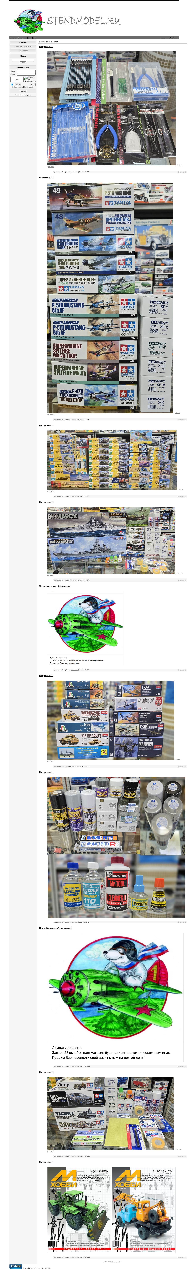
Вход (30, 38)
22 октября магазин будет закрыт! (55, 928)
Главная (13, 38)
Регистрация (22, 38)
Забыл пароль (17, 87)
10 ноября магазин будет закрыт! (55, 586)
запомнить (17, 84)
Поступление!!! (46, 47)
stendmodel (74, 172)
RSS (34, 38)
